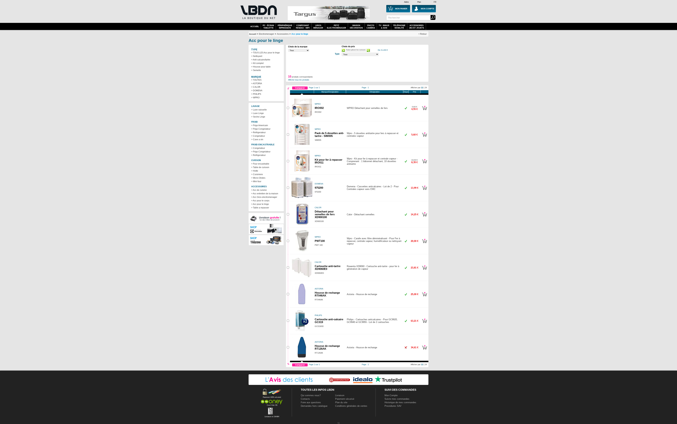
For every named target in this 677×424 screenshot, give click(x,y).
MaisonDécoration (356, 26)
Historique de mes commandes (400, 402)
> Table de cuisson (260, 167)
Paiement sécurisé (344, 399)
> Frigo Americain (259, 125)
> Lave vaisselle (259, 110)
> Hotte (254, 171)
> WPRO (255, 97)
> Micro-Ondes (258, 178)
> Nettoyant (256, 56)
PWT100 (320, 241)
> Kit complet (257, 63)
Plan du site (341, 402)
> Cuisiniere (257, 174)
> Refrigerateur (258, 132)
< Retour (422, 34)
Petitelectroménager (336, 26)
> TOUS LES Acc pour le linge (265, 52)
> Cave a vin (257, 139)
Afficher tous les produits (298, 80)
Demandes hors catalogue (314, 406)
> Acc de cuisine (259, 190)
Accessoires (283, 34)
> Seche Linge (258, 117)
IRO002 (319, 108)
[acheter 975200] (424, 190)
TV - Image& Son (384, 26)
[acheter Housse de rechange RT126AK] (424, 350)
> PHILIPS (256, 94)
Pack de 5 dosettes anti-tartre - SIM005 (329, 134)
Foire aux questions (311, 402)
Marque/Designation (329, 92)
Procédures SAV (393, 406)
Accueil (254, 26)
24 (426, 87)
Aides (406, 2)
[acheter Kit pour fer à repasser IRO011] (424, 164)
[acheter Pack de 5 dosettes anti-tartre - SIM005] (424, 137)
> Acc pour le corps (260, 200)
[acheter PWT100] (424, 244)
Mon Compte (391, 395)
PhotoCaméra (371, 26)
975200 (319, 187)
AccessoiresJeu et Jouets (416, 26)
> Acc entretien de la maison (264, 193)
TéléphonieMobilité (399, 26)
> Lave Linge (257, 113)
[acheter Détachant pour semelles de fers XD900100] (424, 217)
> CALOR (255, 87)
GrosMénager (318, 26)
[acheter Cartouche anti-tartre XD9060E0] (424, 270)
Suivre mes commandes (397, 399)
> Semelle (256, 70)
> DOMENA (256, 90)
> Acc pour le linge (260, 204)
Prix (414, 92)
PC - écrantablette (268, 26)
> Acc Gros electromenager (264, 197)
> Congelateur (258, 136)
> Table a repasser (260, 207)
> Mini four (256, 181)
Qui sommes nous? (311, 395)
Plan (419, 2)
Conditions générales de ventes (351, 406)
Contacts (305, 399)
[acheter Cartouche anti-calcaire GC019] (424, 323)
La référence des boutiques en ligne (258, 14)
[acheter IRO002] (424, 111)
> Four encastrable (260, 164)
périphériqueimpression (285, 26)
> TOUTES (256, 80)
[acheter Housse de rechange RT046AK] (424, 297)
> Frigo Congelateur (260, 129)
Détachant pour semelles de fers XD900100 (325, 214)
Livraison (339, 395)
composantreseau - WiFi (303, 26)
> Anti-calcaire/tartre (260, 59)
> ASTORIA (256, 83)
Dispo (405, 92)
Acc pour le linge (299, 34)
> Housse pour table (261, 67)
